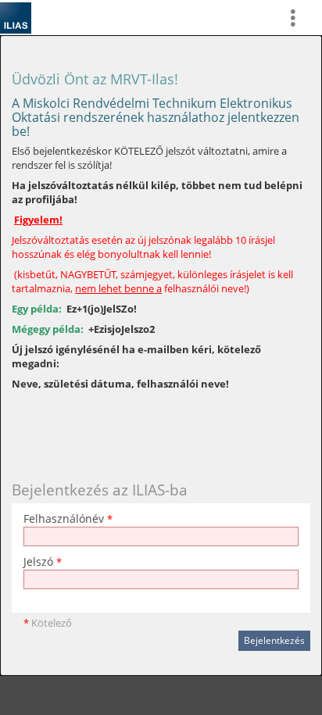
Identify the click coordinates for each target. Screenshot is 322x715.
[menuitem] (299, 17)
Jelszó (42, 561)
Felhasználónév (68, 518)
